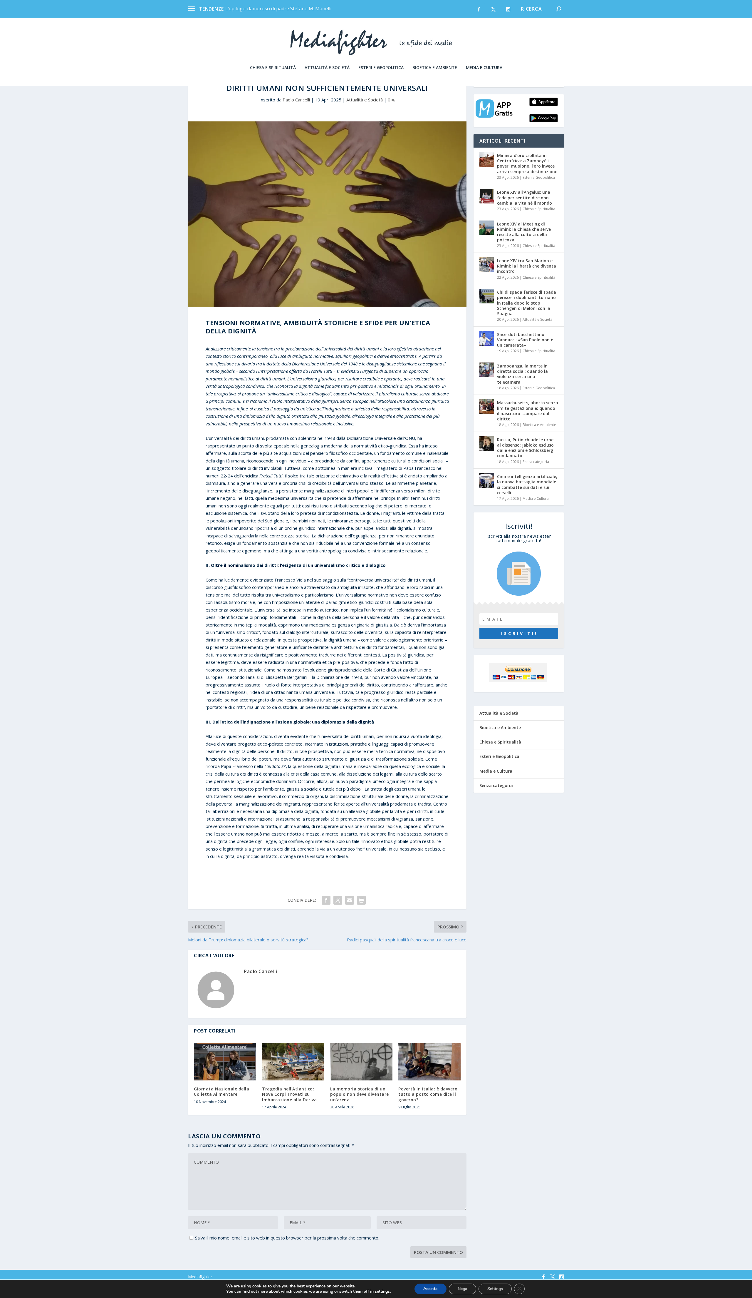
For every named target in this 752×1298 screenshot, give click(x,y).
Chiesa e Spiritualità (273, 67)
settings (382, 1291)
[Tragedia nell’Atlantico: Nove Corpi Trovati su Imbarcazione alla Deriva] (293, 1061)
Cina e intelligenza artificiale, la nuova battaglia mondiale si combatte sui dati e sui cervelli (527, 484)
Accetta (430, 1289)
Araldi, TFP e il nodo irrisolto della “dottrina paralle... (282, 8)
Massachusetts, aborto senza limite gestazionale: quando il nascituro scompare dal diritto (527, 411)
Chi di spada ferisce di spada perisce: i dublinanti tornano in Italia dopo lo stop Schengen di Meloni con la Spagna (526, 302)
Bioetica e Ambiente (434, 67)
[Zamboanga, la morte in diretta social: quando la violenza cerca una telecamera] (486, 369)
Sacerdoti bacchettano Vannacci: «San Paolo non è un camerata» (525, 340)
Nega (462, 1289)
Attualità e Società (327, 67)
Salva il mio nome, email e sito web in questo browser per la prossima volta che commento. (287, 1238)
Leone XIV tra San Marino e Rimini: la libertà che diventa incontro (526, 266)
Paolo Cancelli (296, 100)
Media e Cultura (484, 67)
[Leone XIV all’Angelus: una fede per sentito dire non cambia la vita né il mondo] (486, 196)
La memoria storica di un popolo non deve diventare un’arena (359, 1094)
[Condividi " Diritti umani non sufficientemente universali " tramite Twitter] (338, 900)
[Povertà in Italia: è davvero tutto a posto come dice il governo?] (429, 1061)
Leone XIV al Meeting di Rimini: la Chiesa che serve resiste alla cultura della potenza (524, 232)
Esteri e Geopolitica (381, 67)
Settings (495, 1289)
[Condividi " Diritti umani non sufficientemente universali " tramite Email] (349, 900)
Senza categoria (536, 461)
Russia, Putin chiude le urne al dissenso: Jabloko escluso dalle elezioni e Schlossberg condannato (525, 448)
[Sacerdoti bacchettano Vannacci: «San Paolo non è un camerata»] (486, 338)
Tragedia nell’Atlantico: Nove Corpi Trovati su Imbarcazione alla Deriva (289, 1094)
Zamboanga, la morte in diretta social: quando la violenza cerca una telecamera (522, 374)
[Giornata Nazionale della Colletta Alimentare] (225, 1061)
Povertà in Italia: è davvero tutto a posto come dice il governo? (427, 1094)
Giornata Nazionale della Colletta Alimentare (221, 1091)
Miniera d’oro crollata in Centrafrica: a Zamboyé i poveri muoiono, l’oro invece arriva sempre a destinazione (527, 163)
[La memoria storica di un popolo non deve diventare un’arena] (361, 1061)
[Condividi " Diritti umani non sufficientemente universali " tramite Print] (361, 900)
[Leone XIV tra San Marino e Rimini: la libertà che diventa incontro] (486, 264)
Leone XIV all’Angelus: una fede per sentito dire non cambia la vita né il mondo (524, 197)
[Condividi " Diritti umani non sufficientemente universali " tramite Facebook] (326, 900)
